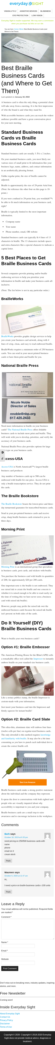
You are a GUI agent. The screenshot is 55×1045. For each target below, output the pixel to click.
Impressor (38, 658)
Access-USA (7, 466)
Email (4, 951)
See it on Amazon (27, 782)
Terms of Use (6, 1027)
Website (5, 959)
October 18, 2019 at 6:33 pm (16, 837)
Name (4, 942)
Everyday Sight (27, 4)
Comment (6, 917)
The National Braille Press (20, 429)
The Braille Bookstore (11, 503)
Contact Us (5, 1017)
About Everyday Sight (10, 1014)
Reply (8, 861)
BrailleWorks (7, 336)
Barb (7, 834)
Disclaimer (5, 1024)
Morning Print (7, 566)
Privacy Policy (6, 1020)
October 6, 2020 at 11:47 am (16, 876)
